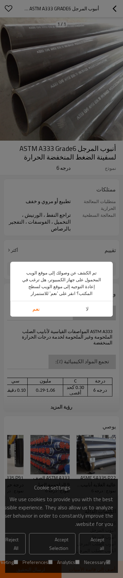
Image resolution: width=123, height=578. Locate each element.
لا (87, 309)
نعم (36, 309)
